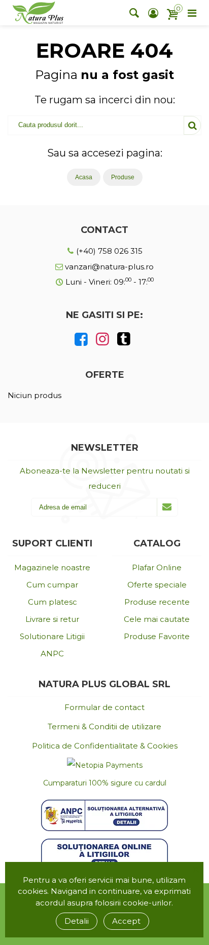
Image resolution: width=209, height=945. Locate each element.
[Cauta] (134, 12)
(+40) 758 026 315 (108, 251)
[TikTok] (123, 339)
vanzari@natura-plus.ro (108, 266)
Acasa (83, 177)
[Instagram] (102, 339)
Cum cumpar (52, 584)
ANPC (52, 653)
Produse (122, 177)
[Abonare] (167, 507)
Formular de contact (104, 707)
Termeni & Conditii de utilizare (104, 726)
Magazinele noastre (52, 567)
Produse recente (157, 602)
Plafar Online (157, 567)
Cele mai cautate (157, 619)
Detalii (76, 921)
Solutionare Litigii (52, 636)
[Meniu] (191, 12)
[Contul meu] (153, 12)
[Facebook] (81, 339)
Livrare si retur (52, 619)
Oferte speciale (157, 584)
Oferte (104, 374)
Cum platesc (52, 602)
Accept (126, 921)
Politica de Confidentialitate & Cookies (105, 746)
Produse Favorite (157, 636)
